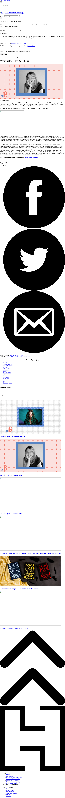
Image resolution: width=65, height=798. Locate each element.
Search (1, 16)
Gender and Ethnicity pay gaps (14, 777)
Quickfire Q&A (7, 373)
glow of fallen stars (12, 356)
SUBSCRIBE (4, 54)
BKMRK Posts (19, 355)
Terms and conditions (11, 793)
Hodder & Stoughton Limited (18, 43)
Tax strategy (9, 796)
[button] (32, 667)
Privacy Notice (31, 46)
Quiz (4, 374)
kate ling (19, 356)
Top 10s (5, 380)
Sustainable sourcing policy (13, 781)
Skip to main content (5, 0)
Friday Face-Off (7, 368)
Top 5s (5, 381)
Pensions (8, 794)
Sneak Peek (6, 378)
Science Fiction (26, 356)
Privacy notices (10, 790)
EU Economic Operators (12, 783)
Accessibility (9, 776)
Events (5, 367)
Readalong (6, 377)
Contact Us (9, 774)
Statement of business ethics (13, 779)
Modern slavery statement (12, 780)
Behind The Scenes (8, 365)
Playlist (5, 371)
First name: (3, 30)
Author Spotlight (7, 364)
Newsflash (5, 370)
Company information (11, 788)
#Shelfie (12, 355)
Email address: (4, 33)
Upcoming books (7, 383)
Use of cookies (10, 791)
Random (5, 375)
